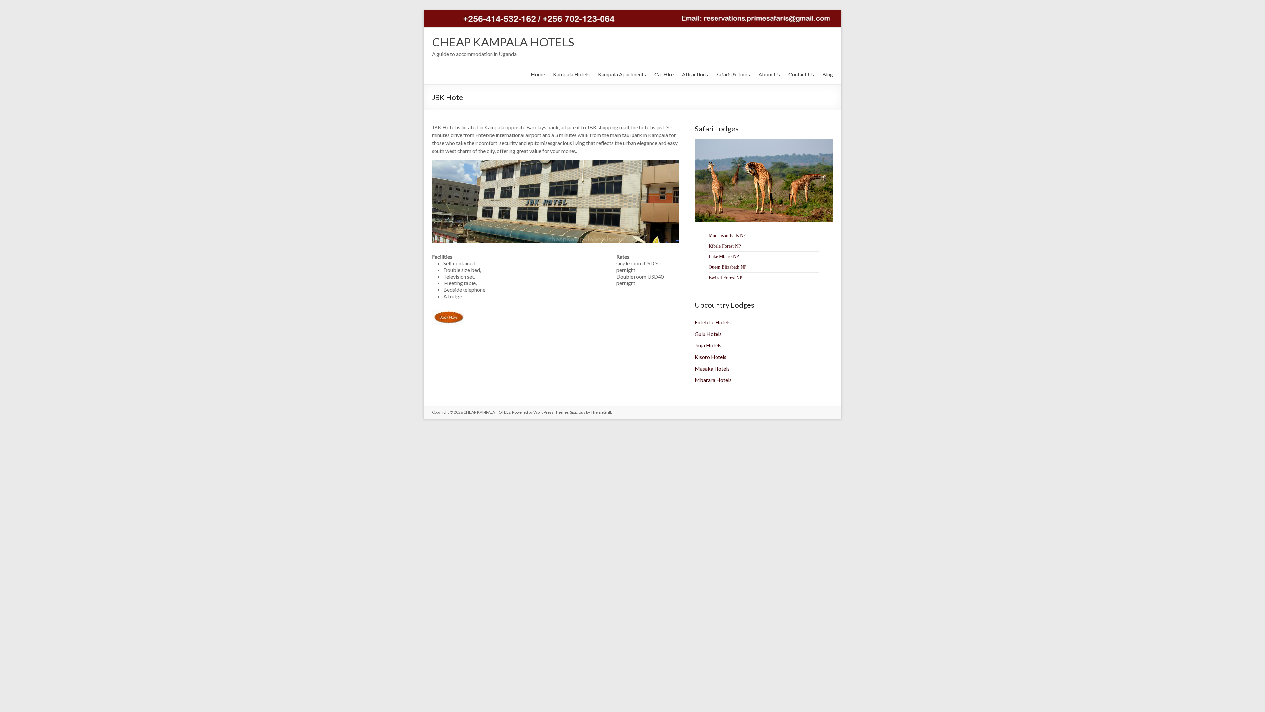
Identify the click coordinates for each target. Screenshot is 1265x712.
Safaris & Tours (733, 74)
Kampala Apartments (622, 74)
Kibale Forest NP (725, 246)
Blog (827, 74)
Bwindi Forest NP (725, 277)
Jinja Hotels (708, 345)
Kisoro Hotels (710, 357)
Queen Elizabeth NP (727, 267)
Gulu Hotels (708, 334)
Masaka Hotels (712, 368)
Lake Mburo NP (724, 256)
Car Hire (664, 74)
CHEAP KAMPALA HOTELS (503, 42)
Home (538, 74)
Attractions (695, 74)
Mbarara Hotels (713, 380)
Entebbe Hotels (713, 322)
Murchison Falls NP (727, 235)
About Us (769, 74)
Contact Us (801, 74)
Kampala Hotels (571, 74)
